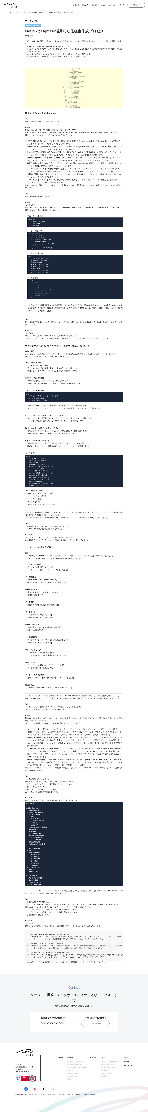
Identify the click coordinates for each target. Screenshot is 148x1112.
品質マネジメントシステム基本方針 (69, 1094)
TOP (10, 12)
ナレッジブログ (20, 12)
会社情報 (76, 5)
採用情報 (121, 5)
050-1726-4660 (53, 1023)
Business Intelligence (35, 12)
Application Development (75, 1061)
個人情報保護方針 (20, 1094)
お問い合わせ (128, 1065)
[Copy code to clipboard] (120, 935)
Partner (69, 1079)
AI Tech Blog (104, 1076)
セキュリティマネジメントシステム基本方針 (42, 1094)
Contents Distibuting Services (76, 1067)
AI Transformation (72, 1076)
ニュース (112, 5)
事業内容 (85, 5)
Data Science (71, 1070)
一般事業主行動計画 (89, 1094)
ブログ (103, 5)
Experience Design (73, 1073)
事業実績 (95, 5)
